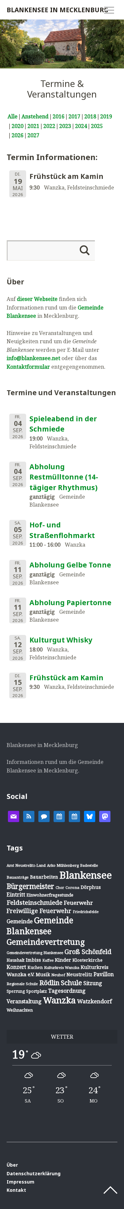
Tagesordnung (67, 990)
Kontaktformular (28, 366)
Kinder (63, 959)
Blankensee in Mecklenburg (57, 9)
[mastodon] (104, 815)
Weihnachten (20, 1010)
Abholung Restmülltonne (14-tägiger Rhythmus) (63, 477)
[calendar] (59, 815)
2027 (33, 135)
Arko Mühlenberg (63, 865)
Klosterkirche (87, 960)
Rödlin (49, 982)
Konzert (16, 967)
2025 (97, 126)
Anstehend (35, 116)
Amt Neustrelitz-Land (26, 865)
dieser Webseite (37, 299)
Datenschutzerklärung (34, 1173)
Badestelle (89, 865)
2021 (33, 126)
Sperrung (16, 991)
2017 (74, 116)
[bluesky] (89, 815)
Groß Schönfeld (87, 951)
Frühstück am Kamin (66, 677)
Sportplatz (36, 991)
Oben (110, 1190)
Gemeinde (20, 921)
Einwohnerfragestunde (49, 895)
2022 (49, 126)
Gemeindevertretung (46, 942)
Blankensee (86, 875)
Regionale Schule (22, 983)
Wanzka (59, 1000)
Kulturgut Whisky (60, 640)
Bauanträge (18, 877)
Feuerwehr (78, 902)
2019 (106, 116)
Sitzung (92, 983)
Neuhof (58, 974)
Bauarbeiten (44, 877)
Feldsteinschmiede (34, 902)
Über (12, 1165)
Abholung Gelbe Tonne (70, 564)
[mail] (13, 815)
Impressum (20, 1182)
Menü (109, 10)
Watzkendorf (94, 1001)
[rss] (28, 815)
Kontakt (16, 1190)
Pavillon (104, 974)
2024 (81, 126)
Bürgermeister (30, 886)
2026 (17, 135)
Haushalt (15, 960)
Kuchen (35, 967)
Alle (13, 116)
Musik (43, 974)
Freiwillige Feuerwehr (39, 911)
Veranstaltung (24, 1001)
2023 (65, 126)
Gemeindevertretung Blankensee (35, 952)
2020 (17, 126)
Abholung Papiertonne (70, 602)
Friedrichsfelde (86, 911)
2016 (58, 116)
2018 (90, 116)
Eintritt (16, 894)
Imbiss (33, 960)
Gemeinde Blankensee (40, 926)
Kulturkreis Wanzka (61, 967)
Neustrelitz (79, 974)
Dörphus (91, 887)
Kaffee (48, 960)
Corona (72, 887)
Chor (60, 887)
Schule (71, 982)
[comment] (44, 815)
